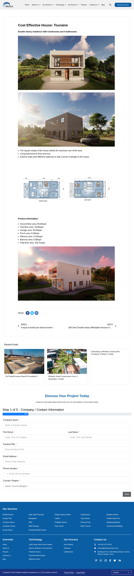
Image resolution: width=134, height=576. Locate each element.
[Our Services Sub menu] (53, 5)
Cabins (57, 518)
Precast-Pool (85, 522)
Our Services (47, 5)
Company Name (10, 420)
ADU (30, 522)
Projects (84, 5)
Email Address (9, 456)
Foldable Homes (61, 522)
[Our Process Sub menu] (78, 5)
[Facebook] (28, 313)
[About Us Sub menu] (39, 5)
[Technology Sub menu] (65, 5)
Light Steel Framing (36, 515)
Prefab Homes (8, 515)
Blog (103, 5)
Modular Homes (113, 515)
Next (127, 494)
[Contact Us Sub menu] (98, 5)
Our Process (72, 5)
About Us (35, 5)
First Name (8, 432)
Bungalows (33, 518)
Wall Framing (34, 526)
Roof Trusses (86, 526)
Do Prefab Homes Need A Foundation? (22, 376)
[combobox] (6, 473)
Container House (9, 526)
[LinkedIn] (36, 313)
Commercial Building (114, 526)
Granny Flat (7, 518)
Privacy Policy (69, 572)
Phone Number (10, 468)
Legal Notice (80, 572)
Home (27, 5)
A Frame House (8, 522)
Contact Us (93, 5)
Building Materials (113, 522)
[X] (32, 313)
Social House (8, 530)
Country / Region (11, 481)
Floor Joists (59, 526)
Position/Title (9, 444)
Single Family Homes (63, 515)
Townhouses (85, 515)
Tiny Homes (85, 518)
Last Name (73, 432)
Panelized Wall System (37, 530)
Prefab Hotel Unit (113, 518)
